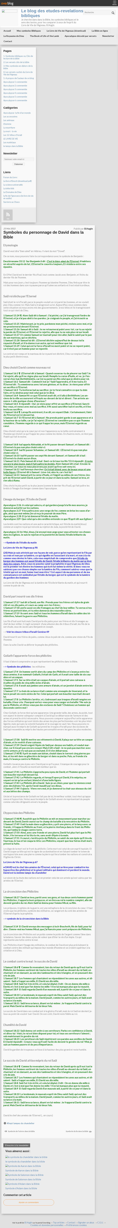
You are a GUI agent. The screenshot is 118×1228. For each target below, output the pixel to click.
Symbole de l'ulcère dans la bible (21, 1131)
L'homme (7, 124)
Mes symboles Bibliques (29, 30)
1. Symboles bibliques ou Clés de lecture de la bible (18, 57)
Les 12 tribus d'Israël (12, 135)
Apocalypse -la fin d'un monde (17, 113)
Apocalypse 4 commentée (15, 93)
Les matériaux (9, 142)
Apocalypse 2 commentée (15, 85)
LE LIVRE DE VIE (10, 138)
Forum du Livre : (10, 177)
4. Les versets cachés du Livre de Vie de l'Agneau (18, 73)
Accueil (7, 30)
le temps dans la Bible (13, 146)
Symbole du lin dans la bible (77, 1131)
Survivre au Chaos (11, 202)
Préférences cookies (76, 1225)
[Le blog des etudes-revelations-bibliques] (9, 17)
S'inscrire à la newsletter (17, 1145)
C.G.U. (100, 1222)
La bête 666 (8, 188)
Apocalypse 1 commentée (15, 82)
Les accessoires (10, 116)
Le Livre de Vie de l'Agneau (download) (66, 30)
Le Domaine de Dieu (12, 192)
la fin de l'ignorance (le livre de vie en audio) (18, 197)
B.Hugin (28, 1222)
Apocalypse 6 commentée (15, 100)
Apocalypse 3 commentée (15, 89)
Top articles (59, 1222)
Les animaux (8, 120)
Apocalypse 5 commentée (15, 96)
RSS (8, 219)
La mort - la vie (10, 131)
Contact (8, 41)
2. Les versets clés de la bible (16, 62)
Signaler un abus (86, 1222)
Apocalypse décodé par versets (80, 36)
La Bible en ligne (100, 30)
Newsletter (108, 36)
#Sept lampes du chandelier (20, 1123)
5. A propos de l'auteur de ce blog (18, 78)
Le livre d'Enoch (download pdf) (17, 181)
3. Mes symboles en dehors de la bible (18, 67)
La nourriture (9, 127)
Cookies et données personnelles (46, 1225)
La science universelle (13, 184)
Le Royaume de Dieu (14, 36)
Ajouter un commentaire (29, 1202)
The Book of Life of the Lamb (44, 36)
